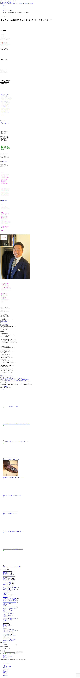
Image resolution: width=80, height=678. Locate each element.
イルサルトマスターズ (7, 610)
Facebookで (12, 378)
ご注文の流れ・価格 (7, 666)
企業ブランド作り (6, 581)
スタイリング (5, 672)
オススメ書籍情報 (6, 595)
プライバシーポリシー (7, 656)
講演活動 (5, 667)
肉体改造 (5, 593)
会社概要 (5, 655)
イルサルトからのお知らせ (8, 576)
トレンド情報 (5, 592)
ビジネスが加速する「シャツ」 (9, 607)
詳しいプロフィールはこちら (7, 375)
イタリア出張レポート (7, 583)
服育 (4, 605)
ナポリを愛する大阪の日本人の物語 (10, 406)
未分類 (4, 577)
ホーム (4, 5)
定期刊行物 (5, 671)
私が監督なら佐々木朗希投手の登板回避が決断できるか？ (18, 380)
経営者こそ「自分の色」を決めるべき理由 (12, 566)
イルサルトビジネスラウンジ (9, 639)
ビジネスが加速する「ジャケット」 (10, 587)
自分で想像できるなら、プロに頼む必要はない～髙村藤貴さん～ (16, 424)
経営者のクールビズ (7, 611)
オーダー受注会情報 (7, 582)
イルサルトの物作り (7, 615)
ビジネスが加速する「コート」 (9, 599)
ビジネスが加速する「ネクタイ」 (10, 598)
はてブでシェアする (21, 378)
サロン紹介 (5, 673)
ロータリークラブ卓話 (7, 632)
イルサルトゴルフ (6, 620)
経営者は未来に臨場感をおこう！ (10, 513)
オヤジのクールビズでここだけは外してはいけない (13, 531)
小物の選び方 (5, 588)
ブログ (4, 7)
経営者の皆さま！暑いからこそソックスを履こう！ (13, 477)
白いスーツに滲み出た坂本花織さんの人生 (12, 495)
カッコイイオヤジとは (7, 10)
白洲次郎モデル (6, 637)
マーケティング (6, 623)
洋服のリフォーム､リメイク (9, 594)
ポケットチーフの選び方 (8, 629)
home (4, 662)
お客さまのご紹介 (6, 668)
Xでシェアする (3, 378)
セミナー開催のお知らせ (8, 590)
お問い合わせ (5, 675)
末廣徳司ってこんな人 (7, 571)
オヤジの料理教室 (6, 634)
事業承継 (5, 626)
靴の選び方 (5, 597)
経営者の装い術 (6, 572)
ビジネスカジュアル (7, 631)
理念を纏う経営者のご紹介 (8, 579)
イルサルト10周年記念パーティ (9, 602)
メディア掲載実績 (6, 609)
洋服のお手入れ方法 (7, 584)
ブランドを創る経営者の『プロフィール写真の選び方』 (18, 379)
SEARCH (2, 651)
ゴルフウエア (5, 621)
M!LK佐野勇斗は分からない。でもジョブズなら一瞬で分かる (16, 441)
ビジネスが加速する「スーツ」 (9, 589)
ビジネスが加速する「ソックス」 (10, 630)
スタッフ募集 (5, 624)
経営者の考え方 (6, 573)
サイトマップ (5, 657)
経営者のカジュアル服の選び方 (9, 600)
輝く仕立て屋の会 (6, 625)
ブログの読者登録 (4, 386)
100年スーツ (5, 614)
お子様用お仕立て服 (7, 619)
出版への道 (5, 604)
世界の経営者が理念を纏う (8, 640)
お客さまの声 (5, 670)
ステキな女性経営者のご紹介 (9, 635)
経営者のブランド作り (7, 574)
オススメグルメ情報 (7, 603)
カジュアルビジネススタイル (9, 608)
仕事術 (4, 628)
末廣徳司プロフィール (7, 664)
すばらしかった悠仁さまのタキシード (11, 459)
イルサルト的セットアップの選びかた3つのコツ (13, 549)
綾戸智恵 (5, 616)
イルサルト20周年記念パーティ (9, 618)
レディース (5, 636)
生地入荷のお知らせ (7, 585)
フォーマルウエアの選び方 (8, 613)
